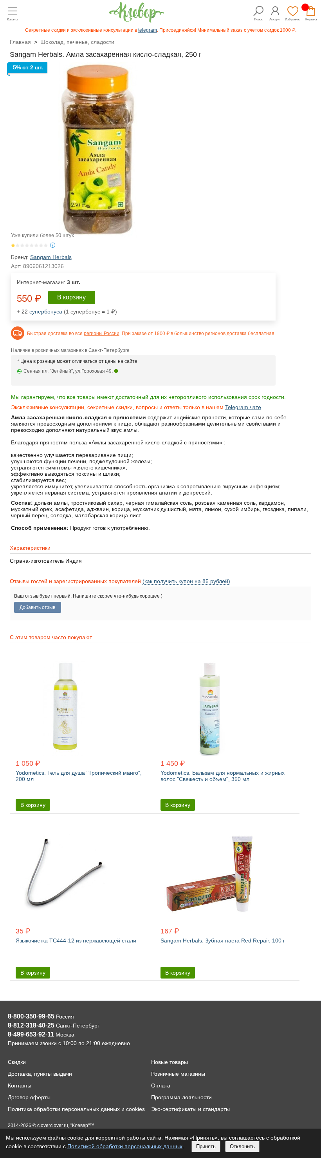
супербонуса (45, 311)
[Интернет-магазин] (136, 20)
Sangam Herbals (51, 257)
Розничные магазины (178, 1074)
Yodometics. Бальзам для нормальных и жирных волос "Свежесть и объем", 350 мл (222, 776)
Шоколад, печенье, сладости (77, 42)
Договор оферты (29, 1097)
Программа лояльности (181, 1097)
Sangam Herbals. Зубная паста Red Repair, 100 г (222, 940)
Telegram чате (243, 407)
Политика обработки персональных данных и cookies (76, 1109)
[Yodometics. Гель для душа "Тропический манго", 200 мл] (82, 707)
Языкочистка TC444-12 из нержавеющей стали (76, 940)
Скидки (17, 1062)
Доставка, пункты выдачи (40, 1074)
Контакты (19, 1085)
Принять (206, 1146)
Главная (20, 42)
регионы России (101, 333)
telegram (147, 30)
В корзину (71, 297)
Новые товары (169, 1062)
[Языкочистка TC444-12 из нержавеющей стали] (82, 875)
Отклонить (242, 1146)
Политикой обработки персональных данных (124, 1146)
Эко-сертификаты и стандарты (190, 1109)
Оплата (160, 1085)
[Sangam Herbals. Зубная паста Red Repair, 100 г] (226, 875)
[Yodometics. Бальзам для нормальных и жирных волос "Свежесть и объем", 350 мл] (226, 707)
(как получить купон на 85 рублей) (186, 581)
